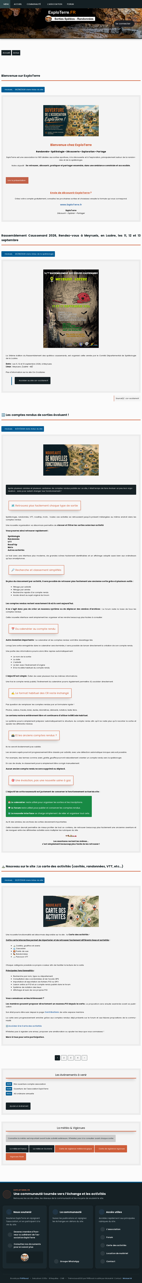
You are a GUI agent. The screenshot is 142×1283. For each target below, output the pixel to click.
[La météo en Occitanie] (42, 1152)
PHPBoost (24, 1278)
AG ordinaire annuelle (24, 1093)
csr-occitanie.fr (132, 398)
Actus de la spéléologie (42, 254)
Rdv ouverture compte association (30, 1084)
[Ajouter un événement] (18, 1109)
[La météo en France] (17, 1152)
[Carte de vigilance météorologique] (75, 1152)
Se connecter (123, 23)
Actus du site (37, 89)
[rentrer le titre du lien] (32, 383)
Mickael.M (127, 1278)
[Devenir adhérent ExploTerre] (24, 1257)
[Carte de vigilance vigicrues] (111, 1152)
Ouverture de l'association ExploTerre (31, 1088)
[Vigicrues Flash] (16, 1159)
